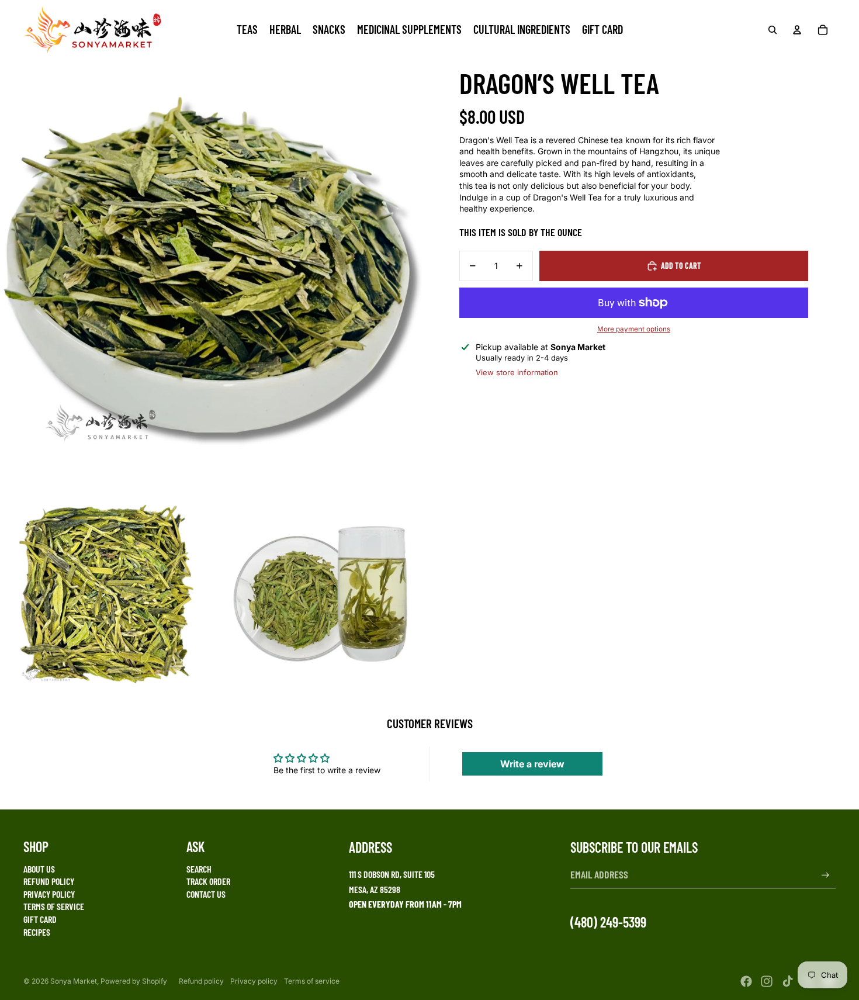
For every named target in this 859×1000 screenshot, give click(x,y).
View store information (517, 372)
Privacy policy (254, 981)
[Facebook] (746, 981)
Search (199, 868)
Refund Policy (48, 881)
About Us (39, 868)
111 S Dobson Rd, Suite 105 (392, 874)
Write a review (532, 764)
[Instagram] (767, 981)
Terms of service (312, 981)
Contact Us (206, 893)
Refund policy (201, 981)
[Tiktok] (788, 981)
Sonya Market (73, 981)
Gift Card (40, 919)
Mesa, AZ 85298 (374, 889)
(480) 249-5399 (608, 922)
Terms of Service (53, 906)
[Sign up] (825, 875)
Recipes (36, 931)
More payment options (633, 329)
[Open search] (772, 30)
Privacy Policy (49, 893)
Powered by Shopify (134, 981)
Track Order (208, 881)
